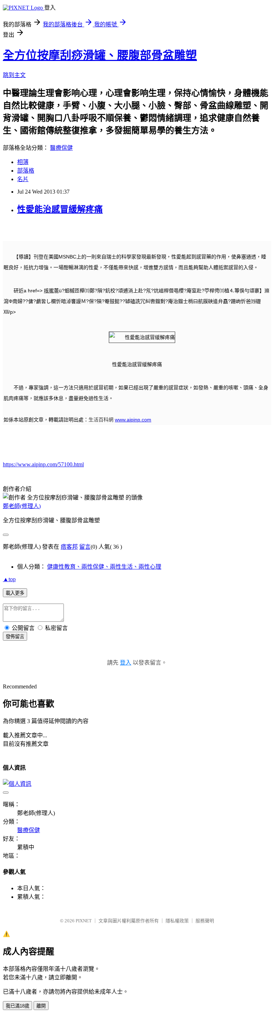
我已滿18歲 (17, 1006)
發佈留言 (15, 636)
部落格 (25, 171)
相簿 (23, 162)
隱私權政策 (177, 920)
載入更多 (15, 593)
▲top (9, 579)
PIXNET (84, 920)
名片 (23, 179)
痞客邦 (69, 547)
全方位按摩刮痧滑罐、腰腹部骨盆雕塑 (100, 55)
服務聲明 (205, 920)
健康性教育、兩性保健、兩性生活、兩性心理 (104, 567)
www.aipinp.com (133, 419)
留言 (85, 547)
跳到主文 (14, 75)
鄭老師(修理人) (22, 506)
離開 (41, 1006)
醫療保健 (61, 148)
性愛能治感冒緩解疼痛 (60, 209)
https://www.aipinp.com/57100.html (43, 464)
